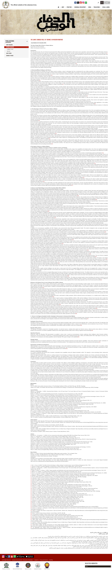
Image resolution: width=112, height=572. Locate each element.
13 (31, 481)
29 (31, 502)
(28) (106, 259)
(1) (107, 53)
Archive (8, 51)
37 (31, 515)
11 (31, 479)
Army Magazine (9, 45)
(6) (79, 90)
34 (31, 510)
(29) (59, 263)
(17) (72, 185)
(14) (95, 163)
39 (31, 518)
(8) (95, 103)
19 (31, 489)
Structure (69, 7)
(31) (101, 279)
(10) (56, 133)
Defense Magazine (10, 47)
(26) (90, 253)
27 (31, 500)
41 (31, 522)
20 (31, 491)
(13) (103, 152)
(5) (63, 84)
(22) (105, 231)
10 (31, 478)
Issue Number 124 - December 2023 (38, 42)
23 (31, 494)
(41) (99, 342)
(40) (78, 336)
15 (31, 484)
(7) (87, 95)
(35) (96, 308)
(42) (66, 348)
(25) (88, 250)
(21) (55, 217)
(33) (53, 296)
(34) (60, 304)
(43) (84, 358)
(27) (96, 256)
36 (31, 514)
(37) (87, 318)
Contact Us (36, 559)
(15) (83, 177)
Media (89, 7)
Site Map (51, 559)
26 (31, 498)
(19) (96, 199)
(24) (62, 243)
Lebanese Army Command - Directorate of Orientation (22, 559)
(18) (78, 195)
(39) (92, 330)
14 (31, 483)
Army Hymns (8, 53)
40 (31, 519)
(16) (44, 181)
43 (31, 527)
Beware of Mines (9, 55)
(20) (48, 211)
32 (31, 506)
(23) (73, 239)
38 (31, 516)
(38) (81, 325)
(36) (76, 313)
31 (31, 505)
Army (63, 7)
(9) (39, 120)
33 (31, 507)
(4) (39, 80)
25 (31, 497)
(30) (68, 275)
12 (31, 480)
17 (31, 487)
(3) (51, 75)
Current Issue (10, 49)
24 (31, 496)
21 (31, 492)
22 (31, 493)
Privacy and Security (44, 559)
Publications (97, 7)
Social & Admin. (106, 7)
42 (31, 524)
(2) (76, 63)
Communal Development (80, 7)
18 (31, 488)
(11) (49, 138)
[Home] (6, 5)
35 (31, 513)
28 (31, 501)
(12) (52, 143)
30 (31, 504)
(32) (43, 287)
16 (31, 485)
